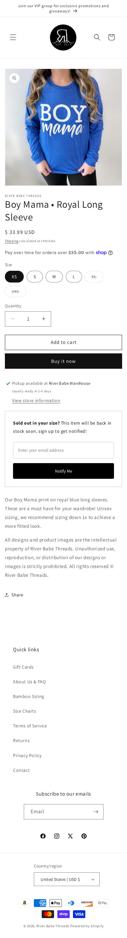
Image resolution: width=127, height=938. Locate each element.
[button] (13, 37)
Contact (21, 770)
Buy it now (63, 361)
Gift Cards (23, 667)
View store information (36, 400)
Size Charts (24, 711)
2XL (19, 292)
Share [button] (17, 595)
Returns (21, 740)
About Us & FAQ (29, 682)
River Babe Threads (52, 926)
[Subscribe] (96, 811)
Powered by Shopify (87, 926)
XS (14, 277)
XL (98, 278)
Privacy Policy (27, 755)
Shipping (12, 241)
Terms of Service (30, 726)
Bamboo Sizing (28, 696)
